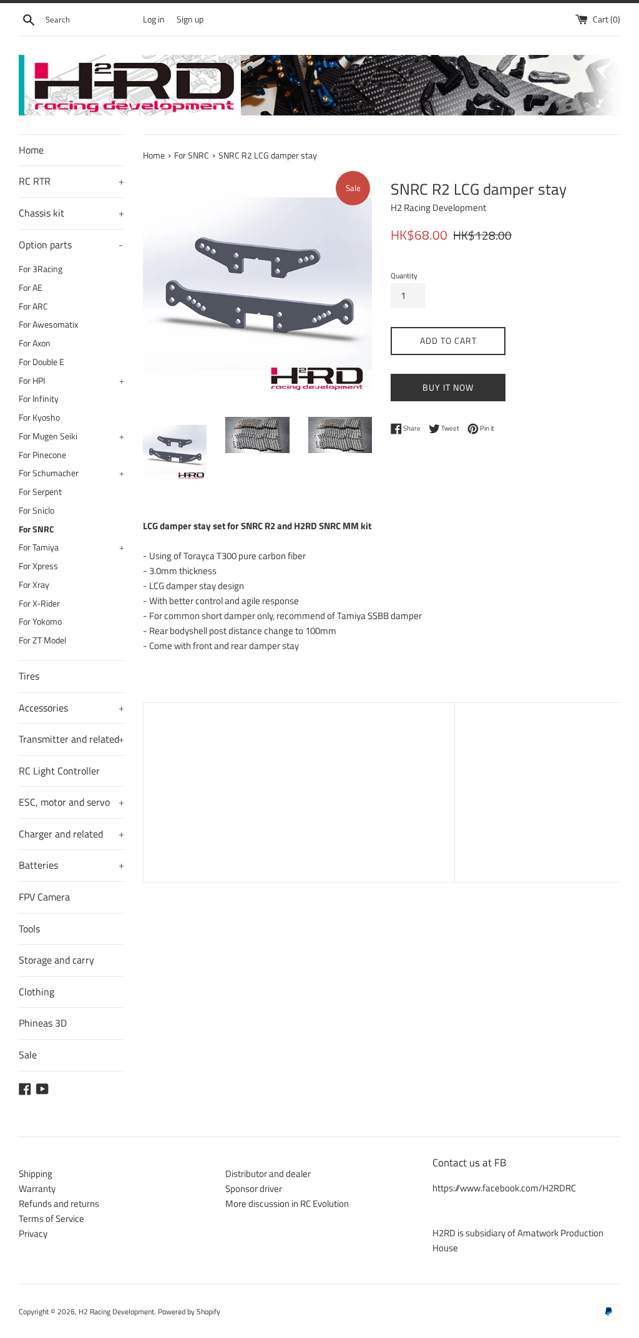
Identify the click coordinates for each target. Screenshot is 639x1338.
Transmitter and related (71, 738)
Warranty (37, 1188)
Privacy (33, 1233)
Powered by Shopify (189, 1311)
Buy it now (448, 387)
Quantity (404, 275)
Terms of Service (51, 1218)
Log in (154, 19)
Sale (28, 1054)
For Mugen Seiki (71, 436)
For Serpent (40, 492)
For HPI (71, 380)
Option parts (71, 244)
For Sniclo (36, 510)
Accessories (71, 707)
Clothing (36, 991)
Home (31, 149)
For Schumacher (71, 473)
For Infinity (39, 399)
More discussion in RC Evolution (287, 1203)
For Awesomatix (48, 324)
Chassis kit (71, 212)
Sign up (190, 19)
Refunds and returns (59, 1203)
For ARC (33, 306)
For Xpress (38, 566)
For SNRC (36, 529)
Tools (29, 928)
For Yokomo (40, 621)
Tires (29, 675)
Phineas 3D (43, 1022)
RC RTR (71, 180)
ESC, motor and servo (71, 801)
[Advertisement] (299, 790)
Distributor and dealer (268, 1173)
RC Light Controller (59, 770)
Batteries (71, 864)
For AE (30, 287)
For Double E (41, 362)
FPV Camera (44, 896)
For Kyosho (39, 417)
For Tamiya (71, 547)
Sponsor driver (253, 1188)
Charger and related (71, 833)
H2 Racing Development (116, 1311)
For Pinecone (42, 455)
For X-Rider (39, 603)
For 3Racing (40, 269)
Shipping (35, 1173)
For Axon (35, 343)
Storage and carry (56, 959)
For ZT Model (42, 640)
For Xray (34, 585)
